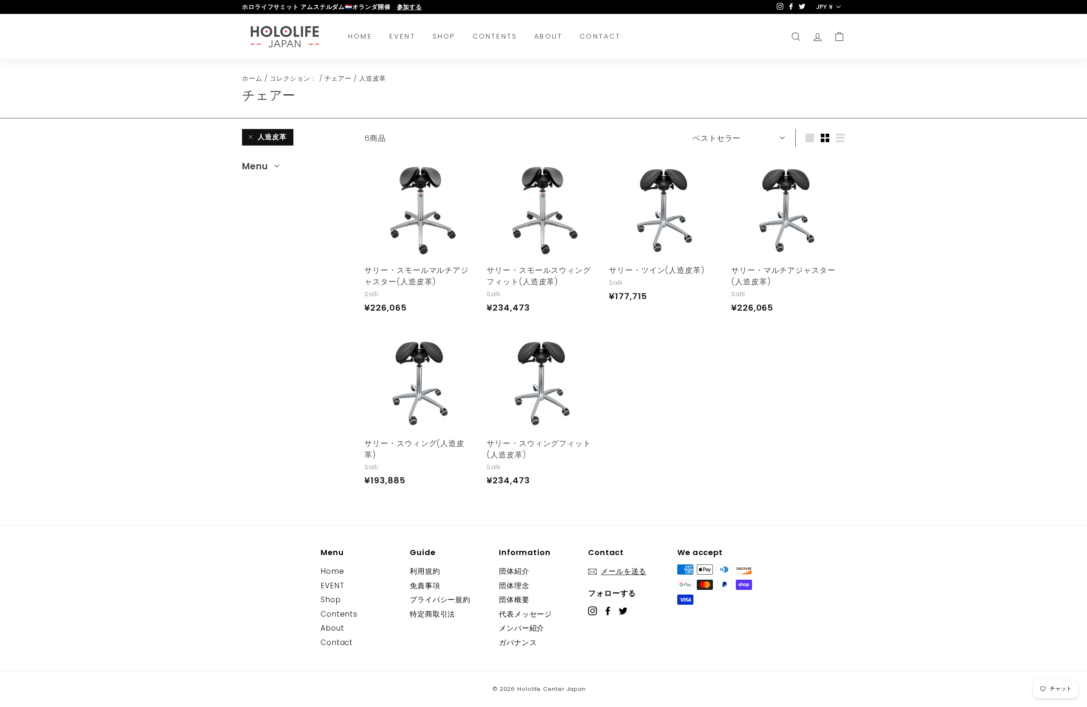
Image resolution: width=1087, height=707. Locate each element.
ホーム (252, 78)
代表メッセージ (525, 614)
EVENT (402, 36)
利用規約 (425, 571)
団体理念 (514, 586)
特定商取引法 (432, 614)
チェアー (338, 78)
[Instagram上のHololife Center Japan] (592, 610)
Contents (495, 36)
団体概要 (514, 600)
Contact (600, 36)
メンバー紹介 (521, 628)
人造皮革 (272, 137)
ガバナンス (518, 642)
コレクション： (293, 78)
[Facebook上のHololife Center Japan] (607, 610)
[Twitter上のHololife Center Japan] (623, 610)
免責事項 (425, 586)
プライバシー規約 (440, 600)
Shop (444, 36)
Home (360, 36)
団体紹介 (514, 571)
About (548, 36)
